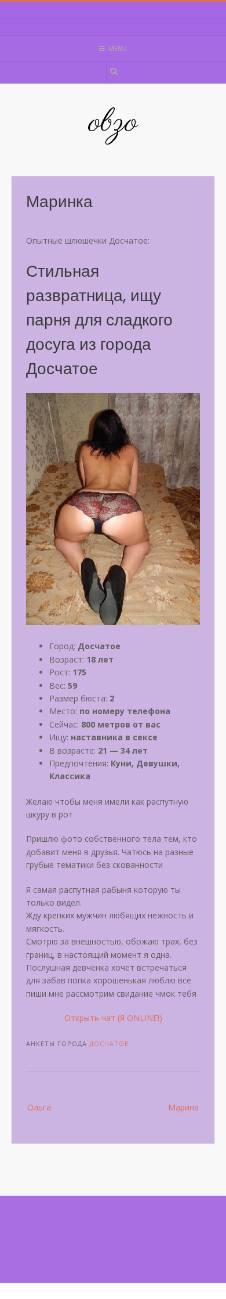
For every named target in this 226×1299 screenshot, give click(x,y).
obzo (113, 123)
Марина (183, 1107)
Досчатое (109, 1043)
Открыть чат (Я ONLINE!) (113, 1017)
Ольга (39, 1107)
